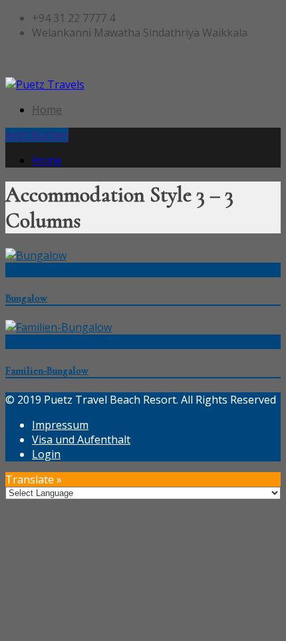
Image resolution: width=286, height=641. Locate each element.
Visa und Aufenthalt (81, 439)
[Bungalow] (36, 255)
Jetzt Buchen (37, 135)
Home (47, 109)
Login (46, 454)
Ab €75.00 (29, 270)
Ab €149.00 (32, 341)
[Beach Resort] (44, 84)
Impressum (60, 425)
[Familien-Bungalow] (58, 327)
